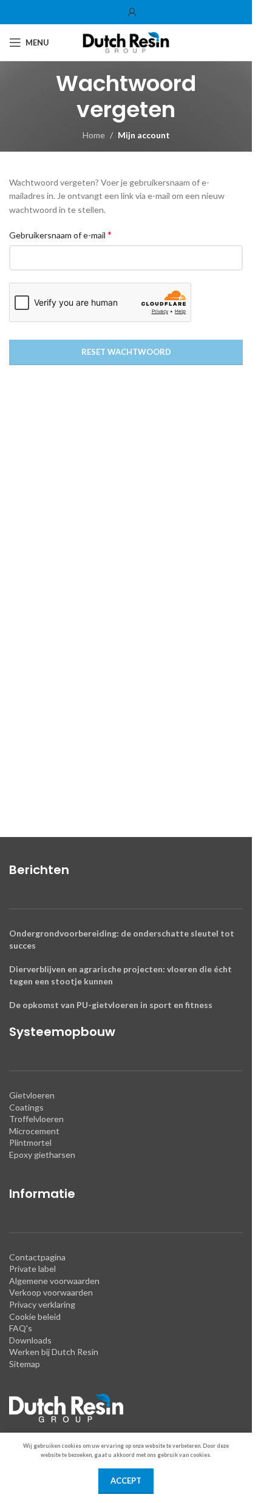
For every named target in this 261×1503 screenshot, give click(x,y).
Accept (125, 1480)
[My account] (132, 12)
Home (94, 135)
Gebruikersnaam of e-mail (60, 234)
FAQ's (20, 1328)
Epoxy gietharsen (42, 1154)
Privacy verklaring (42, 1304)
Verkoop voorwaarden (51, 1292)
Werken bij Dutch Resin (53, 1352)
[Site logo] (126, 41)
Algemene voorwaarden (54, 1281)
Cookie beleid (35, 1316)
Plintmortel (30, 1142)
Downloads (30, 1340)
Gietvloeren (32, 1095)
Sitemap (24, 1364)
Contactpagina (37, 1257)
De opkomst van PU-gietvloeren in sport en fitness (110, 1005)
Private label (32, 1268)
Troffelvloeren (36, 1119)
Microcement (34, 1131)
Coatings (26, 1107)
